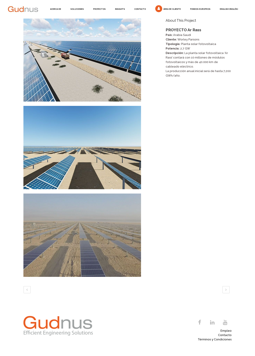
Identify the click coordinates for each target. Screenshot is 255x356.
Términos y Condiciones (215, 339)
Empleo (226, 330)
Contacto (225, 335)
